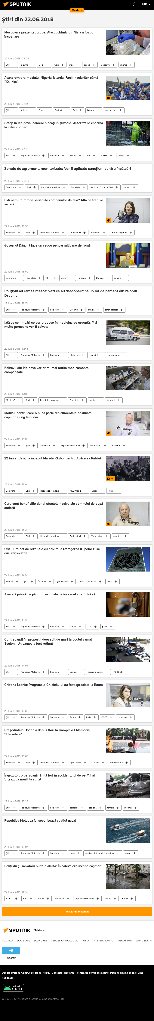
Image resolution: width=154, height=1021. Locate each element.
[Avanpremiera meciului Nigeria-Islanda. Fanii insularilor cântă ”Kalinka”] (128, 88)
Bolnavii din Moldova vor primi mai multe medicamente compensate (46, 370)
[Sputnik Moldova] (18, 7)
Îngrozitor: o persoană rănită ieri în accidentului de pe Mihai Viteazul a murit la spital (49, 777)
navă (72, 853)
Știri (8, 64)
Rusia (110, 490)
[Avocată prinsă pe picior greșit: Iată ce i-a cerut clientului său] (128, 604)
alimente (116, 445)
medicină (93, 355)
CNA (89, 626)
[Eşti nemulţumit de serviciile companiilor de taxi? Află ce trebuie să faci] (128, 210)
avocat (73, 626)
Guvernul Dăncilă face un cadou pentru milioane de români (48, 245)
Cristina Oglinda (119, 232)
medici (92, 400)
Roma (73, 717)
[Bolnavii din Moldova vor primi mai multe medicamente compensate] (128, 378)
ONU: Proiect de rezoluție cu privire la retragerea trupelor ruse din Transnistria (52, 551)
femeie (110, 807)
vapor (128, 853)
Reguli (46, 972)
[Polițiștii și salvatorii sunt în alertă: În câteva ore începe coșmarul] (128, 876)
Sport (41, 110)
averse (104, 155)
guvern (64, 277)
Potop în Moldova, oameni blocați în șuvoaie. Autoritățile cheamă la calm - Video (53, 125)
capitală (93, 807)
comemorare (116, 762)
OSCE (104, 717)
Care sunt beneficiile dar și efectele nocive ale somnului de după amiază (53, 506)
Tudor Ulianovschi (88, 581)
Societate (54, 155)
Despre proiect (11, 972)
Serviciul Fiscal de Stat (102, 187)
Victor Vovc (97, 536)
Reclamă (69, 972)
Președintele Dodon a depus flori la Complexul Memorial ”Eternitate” (47, 732)
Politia (91, 309)
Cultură (58, 110)
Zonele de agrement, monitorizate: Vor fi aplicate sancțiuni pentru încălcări (67, 168)
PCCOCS (118, 671)
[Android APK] (13, 988)
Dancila (99, 277)
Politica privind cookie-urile (126, 972)
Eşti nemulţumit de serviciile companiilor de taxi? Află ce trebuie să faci (53, 202)
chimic (123, 64)
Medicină (10, 400)
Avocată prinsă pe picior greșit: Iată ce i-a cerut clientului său (50, 594)
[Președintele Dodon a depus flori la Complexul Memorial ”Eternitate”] (128, 740)
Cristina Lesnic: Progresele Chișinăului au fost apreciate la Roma (53, 685)
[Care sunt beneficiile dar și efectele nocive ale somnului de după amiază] (128, 514)
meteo (121, 155)
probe (87, 64)
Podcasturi (75, 232)
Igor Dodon (62, 581)
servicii (127, 187)
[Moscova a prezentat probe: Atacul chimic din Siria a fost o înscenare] (128, 42)
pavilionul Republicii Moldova (99, 853)
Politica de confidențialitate (92, 972)
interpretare (111, 110)
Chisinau (95, 232)
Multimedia (75, 490)
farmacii (111, 400)
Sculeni (73, 671)
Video (94, 490)
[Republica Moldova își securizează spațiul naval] (128, 830)
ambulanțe (114, 355)
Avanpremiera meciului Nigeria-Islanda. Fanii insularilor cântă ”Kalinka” (51, 80)
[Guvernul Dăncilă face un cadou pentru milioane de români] (128, 255)
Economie (11, 187)
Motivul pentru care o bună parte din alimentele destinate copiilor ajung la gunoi (48, 415)
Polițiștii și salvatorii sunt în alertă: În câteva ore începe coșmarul (53, 866)
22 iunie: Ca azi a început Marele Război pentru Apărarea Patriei (52, 458)
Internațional (103, 940)
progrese (122, 717)
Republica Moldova (30, 155)
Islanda (90, 110)
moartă (128, 807)
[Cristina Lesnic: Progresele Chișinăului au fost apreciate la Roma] (128, 695)
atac (71, 64)
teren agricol (111, 309)
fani (75, 110)
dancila (117, 277)
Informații (45, 445)
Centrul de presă (31, 972)
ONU (109, 581)
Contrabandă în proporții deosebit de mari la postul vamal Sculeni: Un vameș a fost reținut (48, 641)
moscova (105, 64)
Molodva (74, 355)
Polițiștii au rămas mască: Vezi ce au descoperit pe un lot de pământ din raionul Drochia (70, 293)
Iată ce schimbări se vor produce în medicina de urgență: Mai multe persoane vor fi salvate (50, 324)
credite (82, 277)
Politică (9, 581)
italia (88, 717)
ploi (88, 155)
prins (104, 626)
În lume (24, 64)
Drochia (74, 309)
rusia (56, 64)
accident (74, 807)
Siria (41, 64)
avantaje (117, 536)
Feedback (7, 977)
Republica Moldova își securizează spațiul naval (40, 820)
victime (95, 762)
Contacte (57, 972)
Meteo (73, 155)
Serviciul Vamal (95, 671)
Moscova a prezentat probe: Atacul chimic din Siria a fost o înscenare (48, 34)
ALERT (9, 898)
